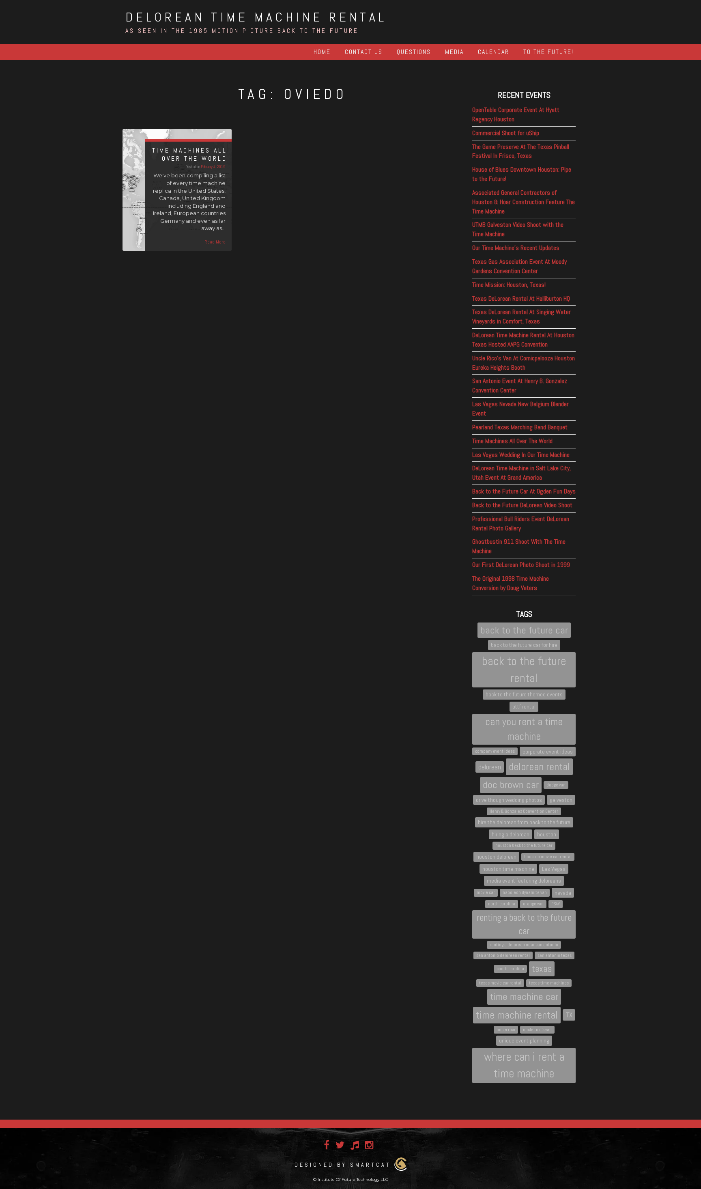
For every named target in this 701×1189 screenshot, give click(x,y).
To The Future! (548, 51)
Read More (215, 242)
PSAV (555, 904)
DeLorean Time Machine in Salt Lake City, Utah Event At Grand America (521, 473)
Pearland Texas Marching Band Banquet (520, 427)
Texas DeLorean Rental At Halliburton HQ (521, 298)
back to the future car (524, 630)
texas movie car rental (500, 983)
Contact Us (364, 51)
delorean (489, 767)
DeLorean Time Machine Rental (256, 17)
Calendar (493, 51)
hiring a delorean (510, 834)
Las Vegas (554, 868)
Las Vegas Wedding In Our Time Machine (521, 454)
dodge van (556, 785)
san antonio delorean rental (503, 955)
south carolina (510, 968)
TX (569, 1014)
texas (542, 969)
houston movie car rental (548, 856)
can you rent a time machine (524, 729)
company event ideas (495, 751)
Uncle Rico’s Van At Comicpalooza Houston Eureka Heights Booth (523, 363)
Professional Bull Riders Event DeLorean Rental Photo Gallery (520, 523)
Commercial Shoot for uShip (505, 133)
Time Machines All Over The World (512, 441)
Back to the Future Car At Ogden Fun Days (524, 491)
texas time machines (549, 983)
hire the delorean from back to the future (524, 822)
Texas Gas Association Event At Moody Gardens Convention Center (519, 266)
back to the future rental (524, 669)
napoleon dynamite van (525, 892)
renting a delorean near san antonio (524, 945)
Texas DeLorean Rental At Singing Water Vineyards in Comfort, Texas (521, 316)
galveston (561, 799)
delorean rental (539, 766)
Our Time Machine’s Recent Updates (515, 247)
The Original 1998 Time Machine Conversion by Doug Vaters (510, 583)
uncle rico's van (537, 1029)
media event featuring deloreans (524, 880)
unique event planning (524, 1040)
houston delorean (496, 856)
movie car (486, 892)
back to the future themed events (524, 694)
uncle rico (506, 1029)
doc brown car (511, 784)
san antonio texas (555, 955)
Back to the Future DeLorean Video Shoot (522, 505)
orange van (533, 904)
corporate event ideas (548, 751)
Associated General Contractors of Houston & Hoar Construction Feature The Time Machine (523, 201)
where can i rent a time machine (524, 1065)
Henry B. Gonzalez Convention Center (524, 811)
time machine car (524, 996)
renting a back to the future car (524, 924)
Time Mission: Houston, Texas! (509, 284)
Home (322, 51)
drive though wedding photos (509, 799)
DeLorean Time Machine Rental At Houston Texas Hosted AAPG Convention (523, 340)
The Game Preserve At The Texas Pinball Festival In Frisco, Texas (520, 151)
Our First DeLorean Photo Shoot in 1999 (521, 564)
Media (454, 51)
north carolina (501, 904)
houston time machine (508, 868)
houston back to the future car (524, 845)
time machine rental (517, 1015)
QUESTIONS (414, 51)
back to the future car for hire (524, 644)
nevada (563, 892)
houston (546, 834)
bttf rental (523, 706)
